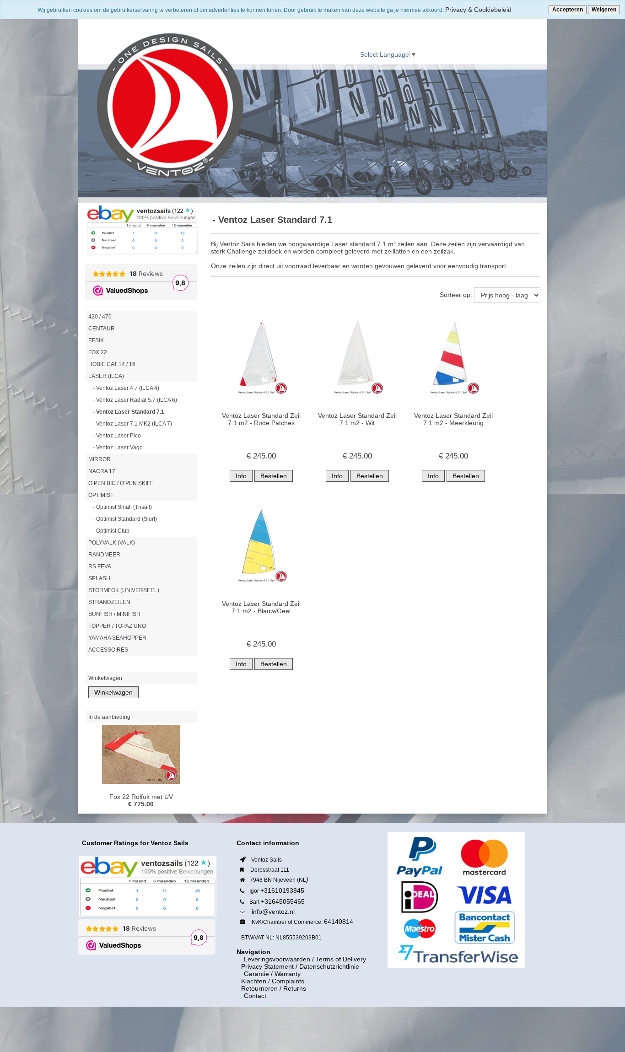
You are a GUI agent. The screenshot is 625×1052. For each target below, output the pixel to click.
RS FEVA (99, 566)
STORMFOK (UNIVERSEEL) (123, 590)
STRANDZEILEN (109, 602)
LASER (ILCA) (106, 376)
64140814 (338, 921)
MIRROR (99, 459)
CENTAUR (101, 328)
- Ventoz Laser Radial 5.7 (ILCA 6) (135, 400)
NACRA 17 (101, 471)
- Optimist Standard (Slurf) (125, 519)
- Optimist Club (111, 531)
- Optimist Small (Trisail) (122, 507)
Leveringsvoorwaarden (271, 959)
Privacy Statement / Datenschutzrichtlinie (300, 966)
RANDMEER (104, 554)
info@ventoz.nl (273, 911)
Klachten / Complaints (272, 981)
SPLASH (99, 578)
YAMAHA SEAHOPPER (117, 638)
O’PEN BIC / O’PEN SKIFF (120, 483)
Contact (249, 995)
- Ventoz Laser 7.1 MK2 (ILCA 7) (132, 424)
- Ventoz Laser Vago (118, 447)
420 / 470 (100, 316)
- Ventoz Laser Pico (117, 435)
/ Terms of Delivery (338, 959)
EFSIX (96, 340)
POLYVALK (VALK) (111, 542)
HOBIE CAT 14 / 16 (111, 364)
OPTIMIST (100, 495)
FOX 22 (97, 352)
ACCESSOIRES (108, 650)
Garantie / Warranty (267, 973)
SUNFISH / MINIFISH (114, 614)
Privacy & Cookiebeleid (478, 9)
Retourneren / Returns (273, 988)
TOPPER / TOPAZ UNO (117, 626)
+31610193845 (282, 890)
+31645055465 (283, 901)
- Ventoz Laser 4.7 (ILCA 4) (126, 388)
